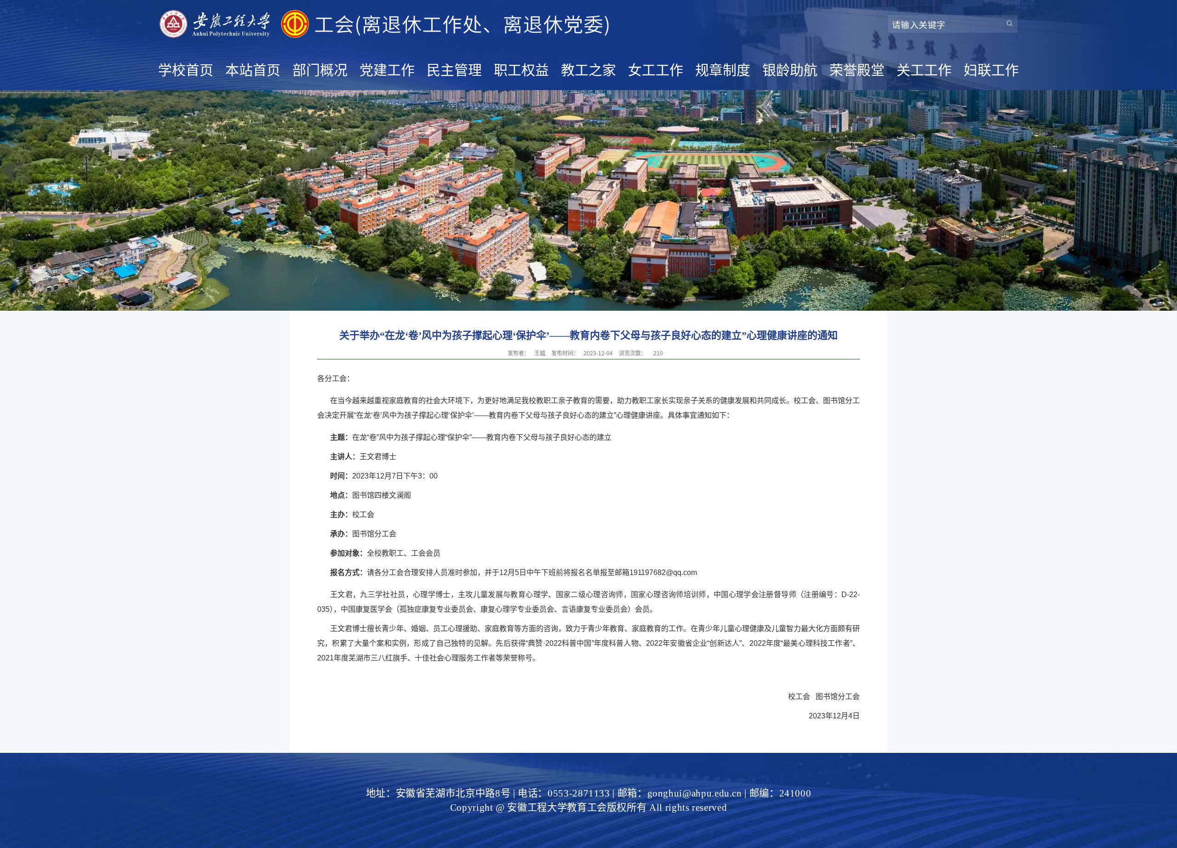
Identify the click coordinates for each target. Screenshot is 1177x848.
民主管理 (454, 70)
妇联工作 (991, 70)
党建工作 (387, 70)
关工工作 (924, 70)
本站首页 (252, 70)
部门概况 (320, 70)
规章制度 (722, 70)
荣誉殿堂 (857, 70)
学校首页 (185, 70)
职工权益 (521, 70)
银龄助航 (789, 70)
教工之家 (588, 70)
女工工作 (655, 70)
